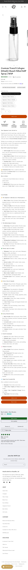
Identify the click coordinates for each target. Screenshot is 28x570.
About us (5, 544)
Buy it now (14, 401)
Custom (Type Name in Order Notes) (11, 93)
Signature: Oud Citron (7, 102)
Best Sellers (5, 508)
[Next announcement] (25, 1)
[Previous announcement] (2, 1)
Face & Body (5, 502)
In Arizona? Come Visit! (8, 541)
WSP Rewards (6, 532)
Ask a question (14, 421)
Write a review (14, 418)
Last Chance (5, 553)
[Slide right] (16, 65)
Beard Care (5, 499)
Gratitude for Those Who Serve (9, 529)
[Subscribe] (23, 464)
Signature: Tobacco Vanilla (8, 99)
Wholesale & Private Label (9, 550)
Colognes (5, 493)
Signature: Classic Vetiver (8, 105)
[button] (2, 6)
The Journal (5, 547)
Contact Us (5, 526)
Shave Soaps (5, 496)
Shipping (2, 81)
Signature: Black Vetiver (8, 96)
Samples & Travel (6, 505)
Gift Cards (5, 511)
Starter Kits (5, 490)
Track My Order (6, 523)
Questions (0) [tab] (20, 426)
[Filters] (2, 430)
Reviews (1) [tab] (7, 426)
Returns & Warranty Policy (9, 520)
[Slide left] (11, 65)
